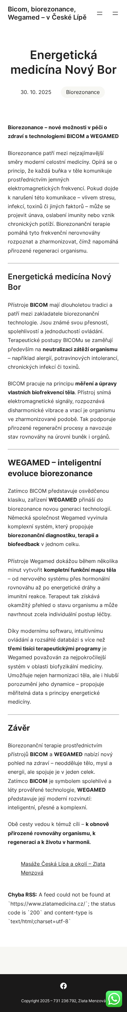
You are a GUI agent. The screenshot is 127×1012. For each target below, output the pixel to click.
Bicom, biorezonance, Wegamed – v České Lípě (47, 13)
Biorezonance (83, 92)
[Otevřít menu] (100, 13)
